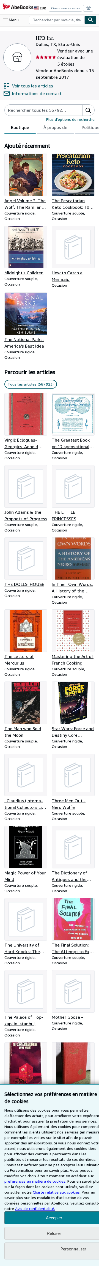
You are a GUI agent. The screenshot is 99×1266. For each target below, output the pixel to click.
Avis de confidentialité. (35, 1208)
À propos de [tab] (55, 127)
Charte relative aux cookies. (57, 1192)
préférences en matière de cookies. (35, 1181)
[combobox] (57, 20)
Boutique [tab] (20, 127)
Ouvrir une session (65, 8)
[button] (88, 110)
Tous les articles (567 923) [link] (31, 384)
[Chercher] (90, 20)
